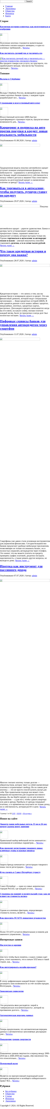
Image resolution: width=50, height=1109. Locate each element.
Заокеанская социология (12, 991)
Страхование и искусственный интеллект (20, 103)
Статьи (8, 1096)
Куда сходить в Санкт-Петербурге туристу (20, 872)
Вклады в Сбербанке (10, 79)
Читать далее (25, 182)
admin (34, 140)
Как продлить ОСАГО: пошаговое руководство (23, 918)
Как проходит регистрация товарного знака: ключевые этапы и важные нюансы (21, 849)
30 (20, 813)
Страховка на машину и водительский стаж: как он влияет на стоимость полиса (25, 895)
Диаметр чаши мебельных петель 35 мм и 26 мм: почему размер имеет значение (23, 825)
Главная (9, 6)
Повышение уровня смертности (15, 1039)
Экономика (10, 8)
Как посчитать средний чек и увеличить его (21, 53)
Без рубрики (11, 1091)
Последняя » (27, 813)
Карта (8, 16)
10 (17, 813)
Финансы (9, 13)
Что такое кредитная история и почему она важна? (23, 253)
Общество (10, 11)
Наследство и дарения (10, 945)
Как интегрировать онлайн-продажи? (18, 967)
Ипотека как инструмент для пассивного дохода (21, 568)
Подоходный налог (9, 1063)
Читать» (26, 48)
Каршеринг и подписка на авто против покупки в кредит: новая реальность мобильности (23, 131)
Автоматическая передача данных (16, 1015)
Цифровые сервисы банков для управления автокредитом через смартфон (23, 324)
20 (19, 813)
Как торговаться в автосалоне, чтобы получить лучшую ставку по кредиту (23, 191)
